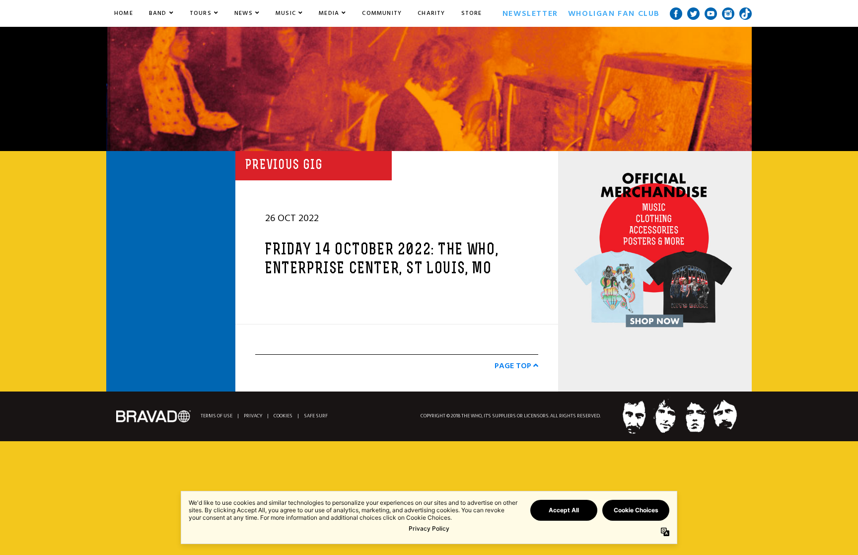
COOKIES (283, 416)
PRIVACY (253, 416)
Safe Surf (316, 416)
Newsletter (530, 13)
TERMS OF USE (216, 416)
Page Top (514, 366)
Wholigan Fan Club (614, 13)
